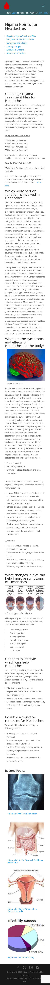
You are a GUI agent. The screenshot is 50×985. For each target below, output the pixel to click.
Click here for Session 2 (17, 143)
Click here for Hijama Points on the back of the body (24, 170)
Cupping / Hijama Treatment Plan (21, 36)
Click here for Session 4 (17, 150)
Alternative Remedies (16, 53)
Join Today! (43, 13)
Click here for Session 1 (17, 140)
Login (14, 13)
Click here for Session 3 (17, 147)
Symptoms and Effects (16, 43)
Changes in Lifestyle (15, 50)
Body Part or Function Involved (20, 39)
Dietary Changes (14, 46)
